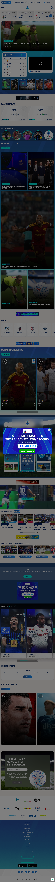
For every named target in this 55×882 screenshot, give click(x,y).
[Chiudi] (49, 430)
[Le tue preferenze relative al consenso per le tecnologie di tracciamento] (52, 879)
